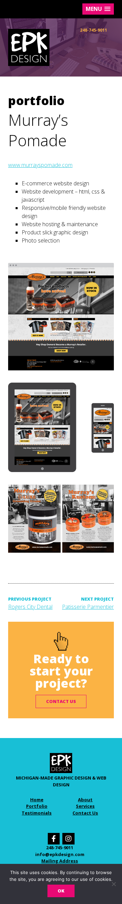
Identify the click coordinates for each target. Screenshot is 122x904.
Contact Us (85, 813)
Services (85, 806)
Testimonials (37, 813)
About (85, 800)
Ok (61, 891)
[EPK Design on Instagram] (68, 838)
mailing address (59, 861)
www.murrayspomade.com (40, 165)
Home (36, 800)
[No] (113, 884)
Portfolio (36, 806)
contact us (61, 701)
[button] (98, 9)
